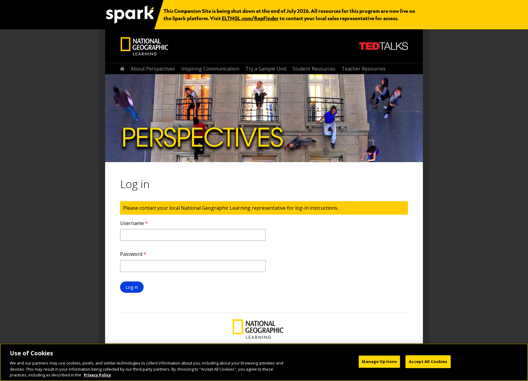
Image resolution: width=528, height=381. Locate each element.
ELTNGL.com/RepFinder (250, 18)
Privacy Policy (97, 374)
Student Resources (314, 68)
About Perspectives (153, 68)
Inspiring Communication (210, 68)
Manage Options (379, 361)
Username (134, 223)
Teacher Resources (364, 68)
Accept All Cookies (428, 361)
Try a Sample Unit (265, 68)
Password (133, 254)
